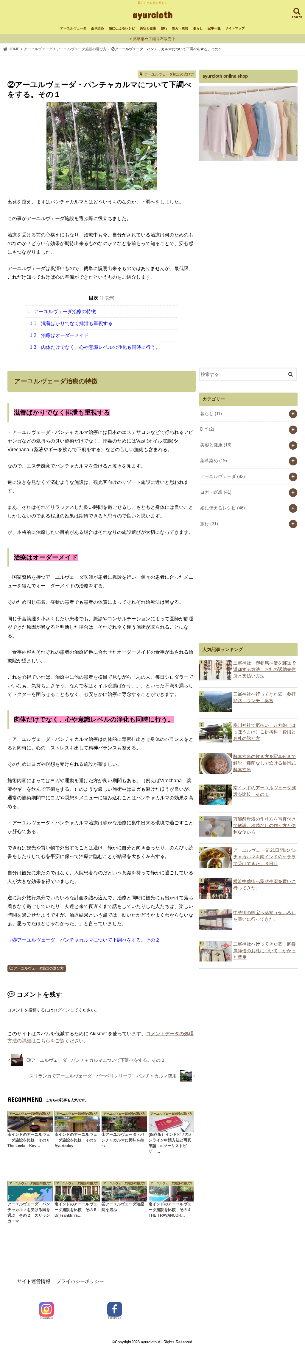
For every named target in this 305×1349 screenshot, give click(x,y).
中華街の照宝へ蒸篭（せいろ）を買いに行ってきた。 (264, 916)
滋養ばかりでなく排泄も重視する (71, 323)
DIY (207, 429)
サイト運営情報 (33, 1281)
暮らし (198, 28)
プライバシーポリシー (80, 1281)
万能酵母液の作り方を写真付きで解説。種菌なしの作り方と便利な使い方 (264, 826)
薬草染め (97, 28)
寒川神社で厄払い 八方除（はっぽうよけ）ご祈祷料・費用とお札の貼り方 (264, 732)
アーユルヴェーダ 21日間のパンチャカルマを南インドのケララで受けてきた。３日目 (265, 857)
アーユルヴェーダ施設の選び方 (39, 968)
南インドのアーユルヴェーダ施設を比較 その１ (264, 791)
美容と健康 (148, 28)
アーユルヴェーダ (73, 28)
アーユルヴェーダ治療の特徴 (61, 311)
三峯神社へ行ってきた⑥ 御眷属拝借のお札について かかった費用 (264, 950)
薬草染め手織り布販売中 (154, 39)
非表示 (107, 298)
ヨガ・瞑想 (180, 28)
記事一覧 (214, 28)
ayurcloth (152, 14)
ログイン (61, 1010)
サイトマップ (235, 28)
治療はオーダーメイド (59, 335)
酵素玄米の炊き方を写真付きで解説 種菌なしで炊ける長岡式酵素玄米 (264, 763)
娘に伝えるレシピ (122, 28)
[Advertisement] (243, 263)
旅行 (164, 28)
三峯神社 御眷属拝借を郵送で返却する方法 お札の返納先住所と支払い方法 (264, 669)
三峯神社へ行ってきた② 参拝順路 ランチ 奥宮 (264, 697)
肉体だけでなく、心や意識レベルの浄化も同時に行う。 (95, 347)
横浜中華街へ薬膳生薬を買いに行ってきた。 (264, 884)
